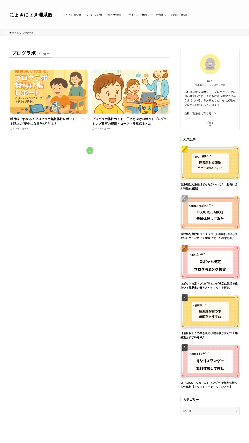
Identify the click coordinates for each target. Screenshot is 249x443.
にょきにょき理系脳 (31, 14)
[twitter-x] (210, 123)
